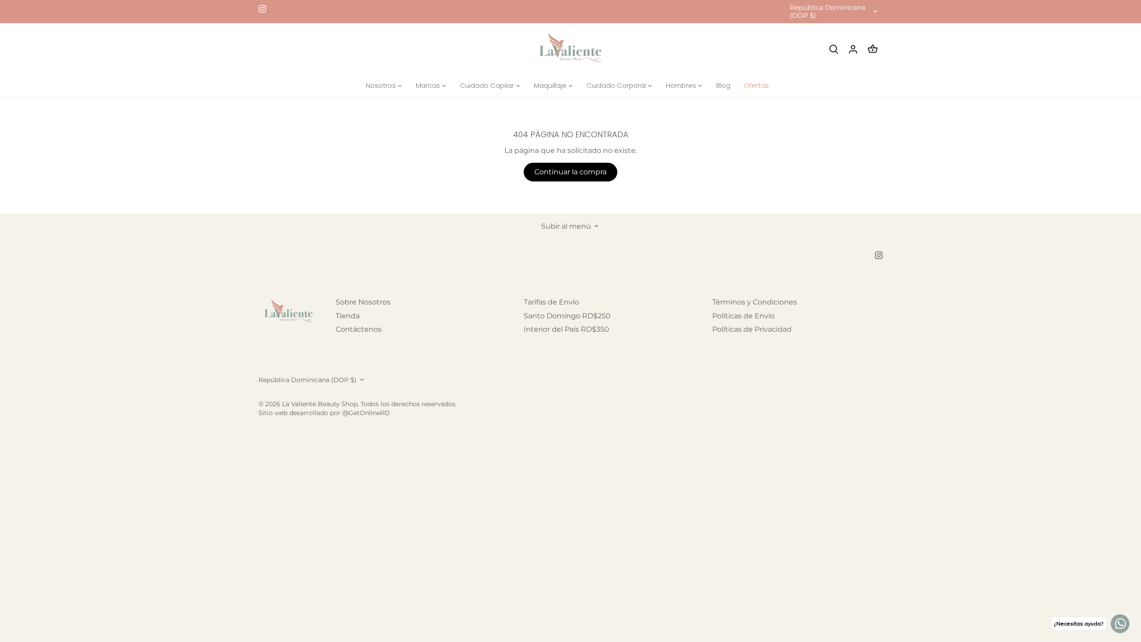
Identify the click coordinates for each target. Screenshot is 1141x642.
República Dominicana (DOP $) (828, 12)
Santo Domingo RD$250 (567, 316)
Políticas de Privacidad (752, 329)
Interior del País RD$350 (566, 329)
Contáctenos (359, 329)
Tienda (348, 316)
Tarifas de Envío (551, 302)
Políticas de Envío (743, 316)
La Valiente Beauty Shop (319, 404)
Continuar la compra (570, 172)
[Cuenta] (853, 49)
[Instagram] (262, 8)
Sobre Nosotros (363, 302)
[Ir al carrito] (872, 49)
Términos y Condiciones (754, 302)
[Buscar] (833, 49)
